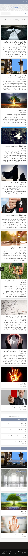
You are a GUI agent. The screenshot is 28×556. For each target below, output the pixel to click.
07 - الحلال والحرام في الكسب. (15, 248)
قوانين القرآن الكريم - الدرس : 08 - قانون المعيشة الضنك (16, 463)
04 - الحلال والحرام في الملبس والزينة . (15, 147)
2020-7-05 (23, 431)
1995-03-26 (23, 80)
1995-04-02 (23, 112)
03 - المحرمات (21, 110)
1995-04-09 (23, 150)
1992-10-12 (23, 490)
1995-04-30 (23, 250)
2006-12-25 (23, 513)
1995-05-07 (23, 284)
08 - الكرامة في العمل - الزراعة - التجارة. (15, 281)
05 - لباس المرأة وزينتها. (18, 182)
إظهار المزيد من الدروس (14, 416)
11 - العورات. (21, 384)
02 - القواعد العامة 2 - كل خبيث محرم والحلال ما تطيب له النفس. (15, 76)
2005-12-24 (23, 443)
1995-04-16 (23, 184)
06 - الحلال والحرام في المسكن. (15, 215)
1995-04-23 (23, 217)
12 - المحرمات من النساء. (17, 407)
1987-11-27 (23, 437)
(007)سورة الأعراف (21, 494)
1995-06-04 (23, 386)
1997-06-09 (23, 425)
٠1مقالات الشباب (21, 518)
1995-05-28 (23, 353)
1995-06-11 (23, 409)
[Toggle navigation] (25, 14)
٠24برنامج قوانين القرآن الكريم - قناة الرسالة (17, 461)
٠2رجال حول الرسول (21, 471)
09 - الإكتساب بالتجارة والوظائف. (15, 317)
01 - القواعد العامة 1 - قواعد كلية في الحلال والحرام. (15, 43)
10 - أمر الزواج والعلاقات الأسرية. (15, 351)
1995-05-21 (23, 319)
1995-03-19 (23, 46)
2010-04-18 (23, 536)
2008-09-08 (23, 465)
